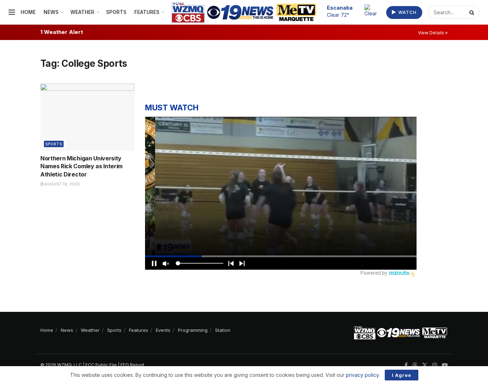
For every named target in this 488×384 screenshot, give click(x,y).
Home (28, 12)
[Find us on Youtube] (445, 365)
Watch (407, 12)
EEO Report (132, 365)
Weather (82, 12)
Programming (193, 330)
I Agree (401, 375)
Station (222, 330)
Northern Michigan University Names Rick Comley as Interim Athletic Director (81, 166)
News (51, 12)
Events (163, 330)
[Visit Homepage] (244, 12)
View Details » (433, 32)
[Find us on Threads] (414, 365)
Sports (116, 12)
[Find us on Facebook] (406, 365)
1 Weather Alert (61, 32)
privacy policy (362, 375)
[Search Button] (472, 12)
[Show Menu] (12, 12)
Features (146, 12)
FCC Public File (101, 365)
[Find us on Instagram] (434, 365)
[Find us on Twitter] (425, 365)
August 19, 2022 (62, 183)
